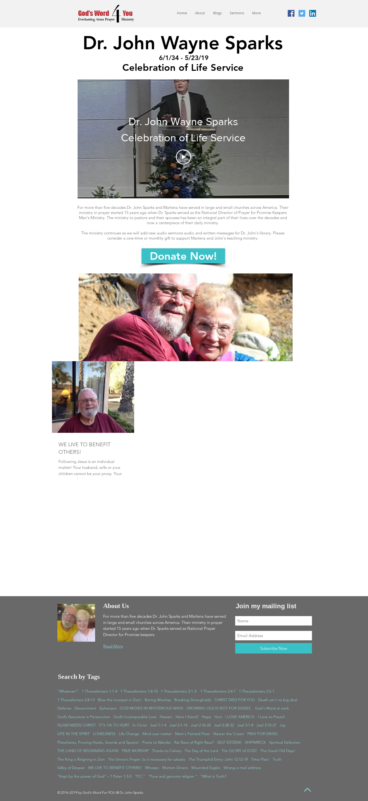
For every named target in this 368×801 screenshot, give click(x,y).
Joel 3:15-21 (266, 725)
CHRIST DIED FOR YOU (234, 699)
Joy (282, 725)
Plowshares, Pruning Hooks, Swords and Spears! (98, 742)
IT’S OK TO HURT (114, 725)
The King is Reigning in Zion (81, 759)
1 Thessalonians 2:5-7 (256, 691)
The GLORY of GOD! (239, 750)
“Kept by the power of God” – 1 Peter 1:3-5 (94, 776)
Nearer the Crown (228, 733)
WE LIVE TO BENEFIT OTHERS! (115, 767)
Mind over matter (157, 733)
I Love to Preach (271, 716)
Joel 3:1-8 (245, 725)
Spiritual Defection (284, 742)
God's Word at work (272, 708)
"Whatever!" (68, 691)
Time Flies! (260, 759)
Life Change (129, 733)
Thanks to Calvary (166, 750)
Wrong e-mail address (242, 767)
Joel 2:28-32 (224, 725)
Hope (206, 716)
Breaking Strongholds (192, 699)
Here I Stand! (187, 716)
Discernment (85, 708)
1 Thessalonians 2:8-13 (76, 699)
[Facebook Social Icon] (291, 13)
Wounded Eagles (205, 767)
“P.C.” (140, 776)
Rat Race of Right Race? (194, 742)
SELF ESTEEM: (229, 742)
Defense (64, 708)
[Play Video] (183, 156)
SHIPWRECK (255, 742)
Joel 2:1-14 (178, 725)
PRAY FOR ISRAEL (262, 733)
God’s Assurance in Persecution (83, 716)
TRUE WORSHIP (135, 750)
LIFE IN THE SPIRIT (73, 733)
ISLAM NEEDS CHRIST (76, 725)
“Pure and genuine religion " (172, 776)
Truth (277, 759)
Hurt (218, 716)
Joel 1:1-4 (158, 725)
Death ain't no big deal (277, 699)
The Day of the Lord (201, 750)
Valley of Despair (71, 767)
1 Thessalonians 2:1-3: (179, 691)
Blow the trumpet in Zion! (119, 699)
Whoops (152, 767)
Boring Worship (158, 699)
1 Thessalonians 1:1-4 (99, 691)
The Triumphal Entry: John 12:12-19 (218, 759)
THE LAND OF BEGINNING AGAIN (87, 750)
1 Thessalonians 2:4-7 (218, 691)
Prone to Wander (156, 742)
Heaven (166, 716)
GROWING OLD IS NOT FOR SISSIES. (219, 708)
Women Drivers (175, 767)
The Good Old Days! (277, 750)
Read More (113, 646)
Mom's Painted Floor (192, 733)
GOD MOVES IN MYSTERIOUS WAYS (151, 708)
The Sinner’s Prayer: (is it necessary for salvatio (146, 759)
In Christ (140, 725)
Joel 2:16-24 (201, 725)
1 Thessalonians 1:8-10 (139, 691)
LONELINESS (104, 733)
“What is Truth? (213, 776)
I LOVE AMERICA (240, 716)
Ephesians (107, 708)
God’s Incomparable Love (135, 716)
